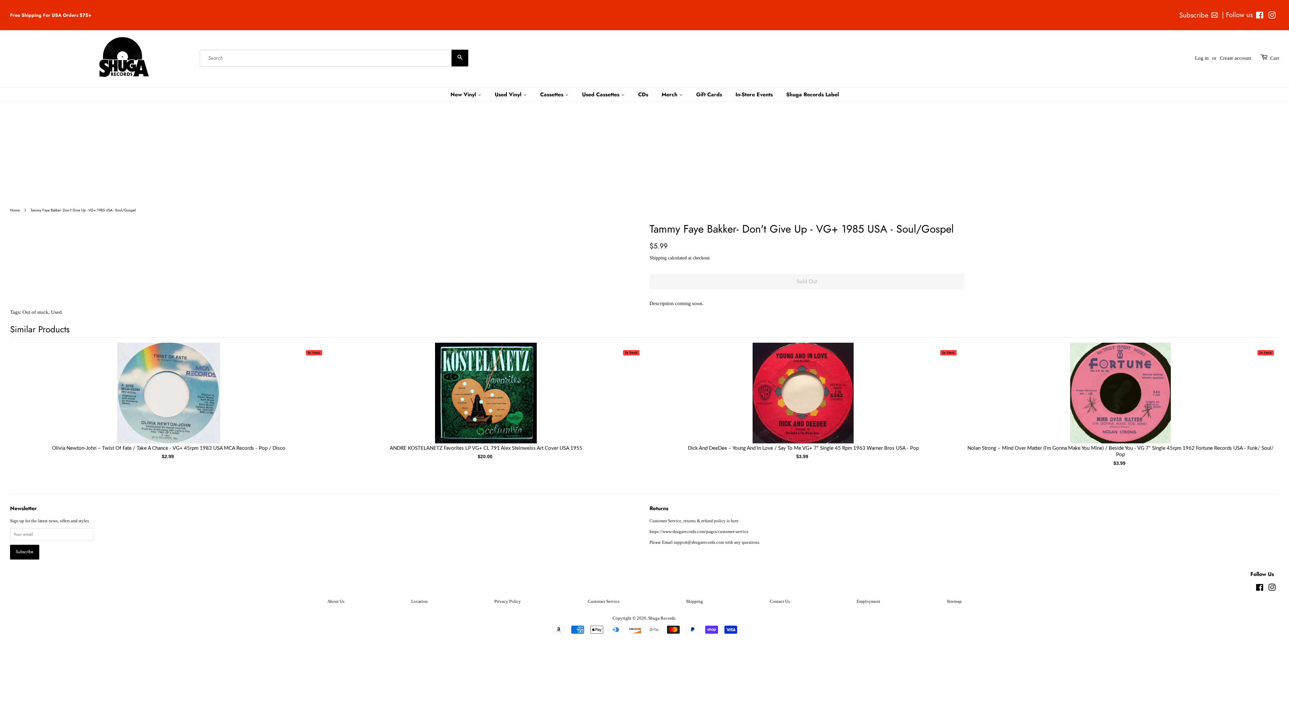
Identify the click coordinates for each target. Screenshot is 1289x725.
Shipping (658, 257)
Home (15, 210)
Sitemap (954, 601)
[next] (1263, 394)
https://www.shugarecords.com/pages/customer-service (699, 531)
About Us (335, 601)
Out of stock (35, 312)
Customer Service (604, 601)
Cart (1274, 58)
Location (419, 601)
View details (169, 399)
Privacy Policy (507, 601)
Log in (1202, 58)
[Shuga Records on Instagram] (1272, 16)
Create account (1235, 58)
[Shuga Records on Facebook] (1259, 16)
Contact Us (780, 601)
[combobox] (334, 58)
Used (56, 312)
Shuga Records (661, 618)
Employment (868, 601)
